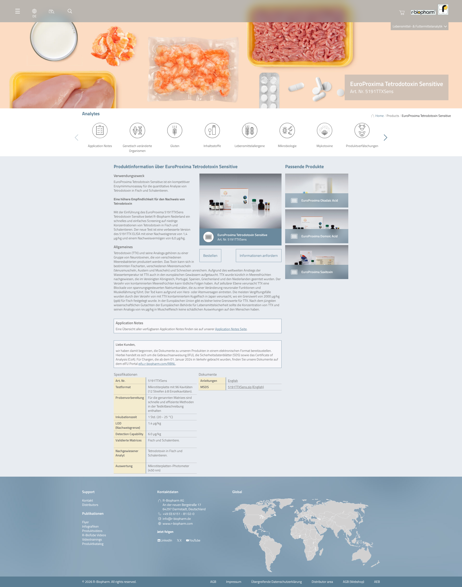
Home (379, 115)
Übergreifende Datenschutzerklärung (276, 581)
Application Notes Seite (231, 329)
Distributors (90, 504)
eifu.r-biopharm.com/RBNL (156, 363)
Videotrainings (92, 539)
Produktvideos (92, 530)
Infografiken (90, 526)
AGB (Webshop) (353, 581)
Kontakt (87, 500)
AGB (213, 581)
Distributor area (322, 581)
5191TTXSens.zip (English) (246, 387)
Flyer (85, 522)
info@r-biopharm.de (177, 518)
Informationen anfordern (259, 255)
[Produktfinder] (51, 11)
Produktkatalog (92, 543)
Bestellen (210, 255)
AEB (377, 581)
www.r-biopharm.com (178, 523)
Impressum (233, 581)
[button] (384, 138)
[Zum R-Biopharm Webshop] (402, 12)
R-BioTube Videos (94, 535)
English (233, 380)
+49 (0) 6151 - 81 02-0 (178, 513)
